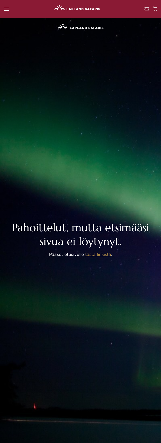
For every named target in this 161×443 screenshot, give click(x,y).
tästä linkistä (98, 254)
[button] (7, 9)
